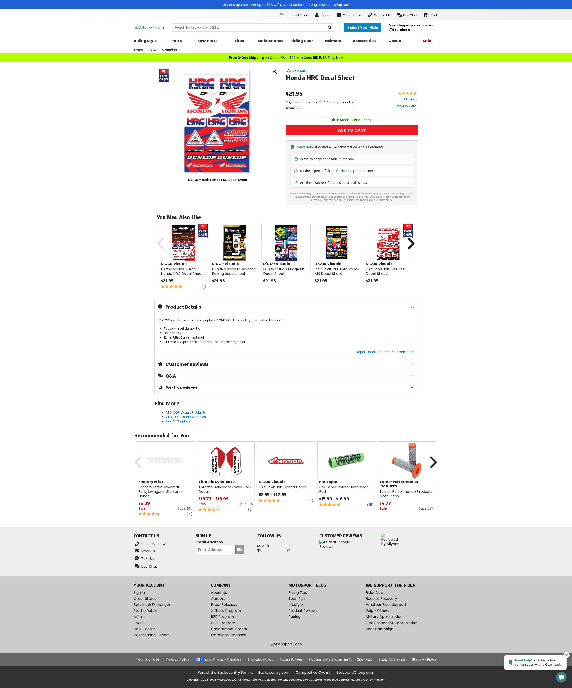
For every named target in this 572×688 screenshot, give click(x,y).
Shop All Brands (392, 659)
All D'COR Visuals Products (186, 412)
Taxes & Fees (291, 659)
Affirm (139, 616)
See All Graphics (178, 421)
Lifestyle (295, 604)
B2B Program (222, 616)
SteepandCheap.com (355, 672)
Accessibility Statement (330, 659)
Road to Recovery (381, 598)
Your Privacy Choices (222, 659)
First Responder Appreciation (391, 622)
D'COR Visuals (296, 71)
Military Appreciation (384, 616)
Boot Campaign (379, 629)
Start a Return (146, 610)
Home (138, 50)
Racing (294, 616)
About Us (219, 592)
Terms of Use (147, 659)
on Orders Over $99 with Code (286, 57)
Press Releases (224, 604)
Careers (218, 598)
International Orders (152, 635)
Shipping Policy (260, 659)
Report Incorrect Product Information (385, 352)
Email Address (209, 542)
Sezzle (139, 622)
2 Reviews (410, 99)
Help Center (144, 629)
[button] (407, 15)
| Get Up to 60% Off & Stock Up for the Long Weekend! (286, 4)
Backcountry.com (273, 672)
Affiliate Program (226, 610)
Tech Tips (296, 598)
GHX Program (223, 622)
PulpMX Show (377, 610)
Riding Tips (297, 592)
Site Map (364, 659)
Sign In (139, 592)
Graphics (169, 50)
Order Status (145, 598)
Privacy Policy (178, 659)
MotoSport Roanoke (228, 635)
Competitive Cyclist (313, 672)
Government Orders (229, 629)
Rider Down (376, 592)
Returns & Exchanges (152, 604)
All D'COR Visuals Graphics (186, 417)
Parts (152, 50)
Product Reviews (303, 610)
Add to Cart (352, 130)
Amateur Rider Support (386, 604)
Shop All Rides (424, 659)
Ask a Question (407, 105)
